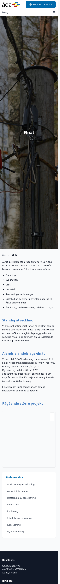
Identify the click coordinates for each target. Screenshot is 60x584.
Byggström (13, 504)
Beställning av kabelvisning (21, 497)
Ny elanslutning (15, 531)
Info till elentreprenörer (19, 518)
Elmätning (12, 511)
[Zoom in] (52, 415)
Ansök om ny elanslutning (21, 484)
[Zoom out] (52, 419)
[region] (29, 439)
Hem (4, 255)
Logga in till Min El (42, 4)
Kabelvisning (14, 524)
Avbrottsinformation (18, 491)
